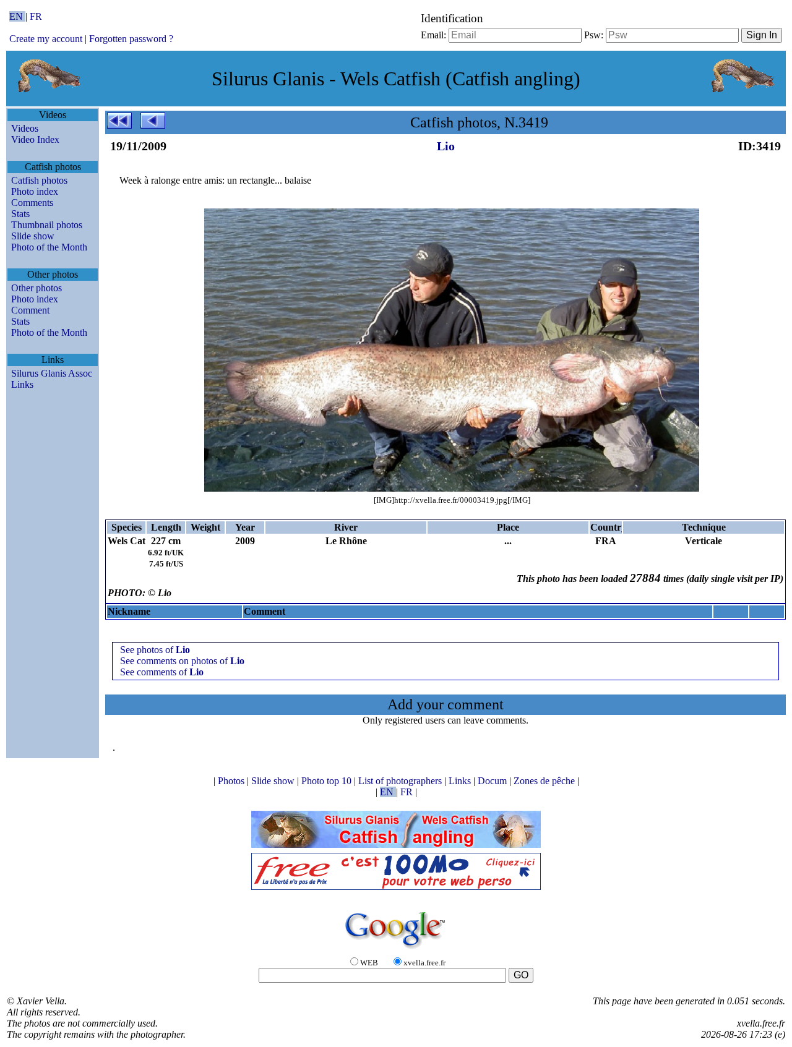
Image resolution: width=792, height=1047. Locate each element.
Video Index (35, 139)
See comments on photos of (182, 661)
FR (36, 16)
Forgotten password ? (131, 38)
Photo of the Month (49, 247)
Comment (30, 310)
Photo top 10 (327, 781)
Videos (24, 128)
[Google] (396, 949)
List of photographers (401, 781)
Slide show (32, 236)
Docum (493, 781)
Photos (232, 781)
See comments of (162, 672)
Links (22, 384)
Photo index (34, 191)
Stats (20, 213)
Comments (32, 202)
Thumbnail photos (46, 225)
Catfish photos (39, 180)
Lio (446, 146)
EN (17, 16)
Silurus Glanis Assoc (51, 373)
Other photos (36, 288)
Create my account (45, 38)
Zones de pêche (545, 781)
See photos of (155, 649)
